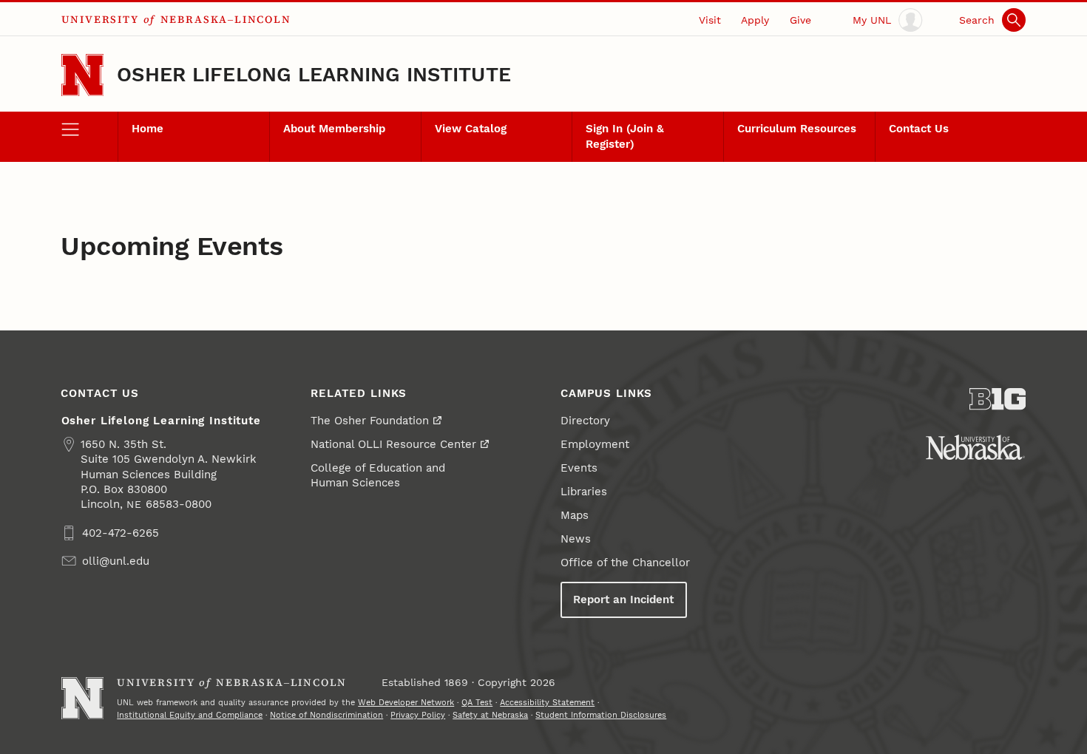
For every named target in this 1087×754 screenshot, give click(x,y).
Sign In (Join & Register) (625, 136)
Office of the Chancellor (625, 562)
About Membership (334, 128)
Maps (575, 515)
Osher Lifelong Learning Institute (314, 74)
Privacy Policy (417, 715)
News (576, 539)
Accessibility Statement (547, 702)
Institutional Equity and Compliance (190, 715)
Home (147, 128)
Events (579, 468)
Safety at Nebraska (490, 715)
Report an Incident (623, 599)
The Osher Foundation (370, 420)
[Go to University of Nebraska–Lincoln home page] (82, 75)
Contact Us (919, 128)
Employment (595, 444)
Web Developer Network (406, 702)
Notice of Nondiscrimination (326, 715)
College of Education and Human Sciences (378, 475)
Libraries (584, 491)
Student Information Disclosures (600, 715)
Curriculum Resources (796, 128)
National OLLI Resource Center (393, 444)
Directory (585, 420)
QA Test (476, 702)
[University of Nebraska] (975, 447)
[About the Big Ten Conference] (997, 399)
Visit (710, 20)
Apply (755, 20)
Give (800, 20)
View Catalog (471, 128)
